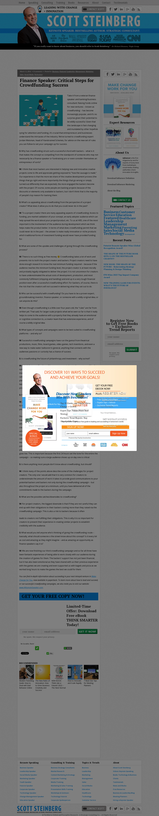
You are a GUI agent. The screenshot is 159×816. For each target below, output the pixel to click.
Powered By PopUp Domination (79, 438)
